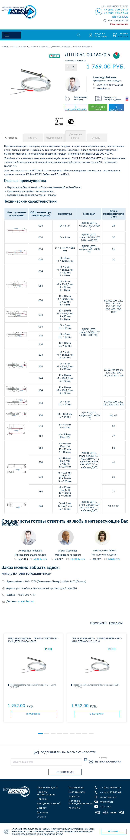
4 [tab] (59, 733)
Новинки (42, 799)
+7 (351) (110, 788)
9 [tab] (91, 733)
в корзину (116, 108)
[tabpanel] (33, 677)
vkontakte (107, 802)
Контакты (74, 808)
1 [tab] (40, 733)
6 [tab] (72, 733)
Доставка (42, 812)
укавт (16, 791)
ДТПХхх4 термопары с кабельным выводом (71, 47)
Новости (74, 796)
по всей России (25, 601)
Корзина (123, 35)
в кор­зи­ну (33, 714)
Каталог (22, 47)
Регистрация (101, 36)
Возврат (42, 808)
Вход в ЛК (100, 34)
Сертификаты (77, 792)
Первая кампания (108, 762)
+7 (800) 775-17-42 (116, 13)
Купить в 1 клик (98, 108)
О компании (76, 788)
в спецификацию (76, 108)
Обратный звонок (119, 24)
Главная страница (9, 47)
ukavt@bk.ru (108, 797)
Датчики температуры (39, 47)
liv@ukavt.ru (114, 559)
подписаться (65, 772)
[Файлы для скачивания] (33, 138)
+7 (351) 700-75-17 (116, 10)
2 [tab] (46, 733)
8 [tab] (84, 733)
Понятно (114, 831)
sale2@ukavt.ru (77, 559)
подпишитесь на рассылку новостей (68, 752)
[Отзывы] (97, 138)
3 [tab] (53, 733)
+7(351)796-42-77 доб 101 (110, 85)
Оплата (41, 817)
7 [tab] (78, 733)
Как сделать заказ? (48, 803)
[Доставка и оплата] (75, 136)
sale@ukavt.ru (120, 17)
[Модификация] (54, 138)
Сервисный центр (47, 788)
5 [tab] (65, 733)
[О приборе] (12, 138)
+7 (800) (110, 792)
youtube (105, 807)
